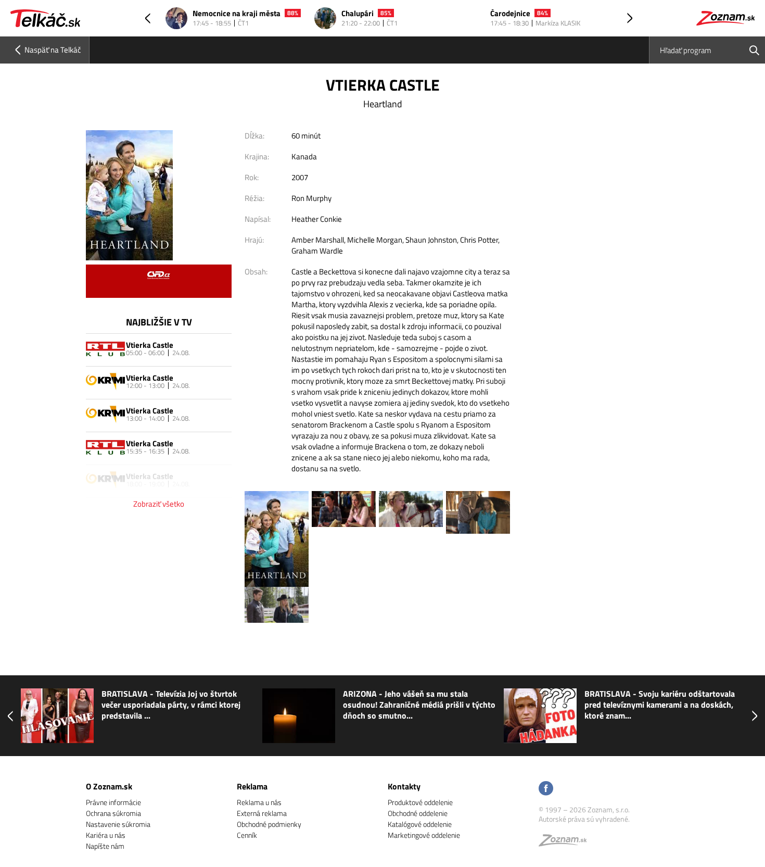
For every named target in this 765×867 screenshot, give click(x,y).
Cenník (247, 835)
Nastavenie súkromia (118, 824)
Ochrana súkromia (113, 813)
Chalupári (357, 13)
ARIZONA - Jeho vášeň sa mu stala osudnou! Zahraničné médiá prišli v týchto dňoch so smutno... (419, 704)
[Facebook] (546, 789)
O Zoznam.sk (109, 786)
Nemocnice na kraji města (236, 13)
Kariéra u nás (105, 835)
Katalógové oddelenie (420, 824)
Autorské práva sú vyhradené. (584, 818)
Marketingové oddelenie (424, 835)
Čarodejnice (510, 13)
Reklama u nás (259, 802)
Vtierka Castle (149, 345)
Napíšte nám (105, 845)
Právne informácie (113, 802)
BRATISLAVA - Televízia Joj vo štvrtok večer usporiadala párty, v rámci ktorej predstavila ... (170, 704)
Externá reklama (262, 813)
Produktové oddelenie (420, 802)
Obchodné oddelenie (418, 813)
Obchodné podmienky (269, 824)
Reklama (252, 786)
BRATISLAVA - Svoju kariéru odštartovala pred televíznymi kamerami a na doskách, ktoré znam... (659, 704)
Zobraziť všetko (158, 504)
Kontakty (404, 786)
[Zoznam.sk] (566, 842)
